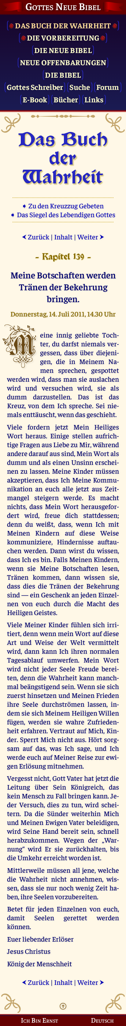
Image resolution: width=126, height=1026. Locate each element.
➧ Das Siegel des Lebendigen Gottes (63, 214)
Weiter (90, 236)
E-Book (35, 99)
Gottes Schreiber (35, 86)
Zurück (35, 236)
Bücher (66, 99)
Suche (79, 86)
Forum (107, 86)
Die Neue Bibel (63, 50)
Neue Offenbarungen (63, 62)
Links (93, 99)
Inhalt (63, 236)
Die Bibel (63, 74)
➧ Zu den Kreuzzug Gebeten (63, 205)
